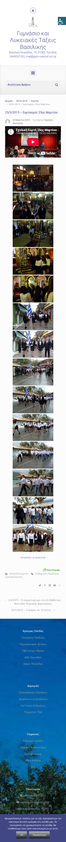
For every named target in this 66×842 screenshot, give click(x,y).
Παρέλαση (53, 573)
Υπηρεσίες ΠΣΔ (33, 712)
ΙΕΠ (33, 767)
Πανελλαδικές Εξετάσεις (33, 692)
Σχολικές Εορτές (13, 577)
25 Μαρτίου (41, 573)
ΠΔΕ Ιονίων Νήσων (33, 650)
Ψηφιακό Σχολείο (33, 740)
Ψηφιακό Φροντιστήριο (33, 747)
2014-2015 (22, 100)
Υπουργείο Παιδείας (33, 637)
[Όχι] (61, 828)
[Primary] (33, 72)
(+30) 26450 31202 (34, 795)
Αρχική (9, 100)
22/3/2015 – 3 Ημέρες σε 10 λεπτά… (31, 610)
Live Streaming (33, 754)
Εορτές (35, 100)
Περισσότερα (39, 835)
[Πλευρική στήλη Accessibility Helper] (62, 21)
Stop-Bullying (33, 760)
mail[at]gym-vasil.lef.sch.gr (34, 802)
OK (21, 835)
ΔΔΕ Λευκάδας (33, 657)
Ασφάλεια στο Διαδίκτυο (33, 699)
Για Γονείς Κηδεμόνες (33, 705)
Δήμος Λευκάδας (33, 663)
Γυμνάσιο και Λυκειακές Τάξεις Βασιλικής (33, 40)
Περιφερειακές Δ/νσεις (33, 644)
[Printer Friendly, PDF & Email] (51, 570)
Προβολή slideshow (33, 557)
